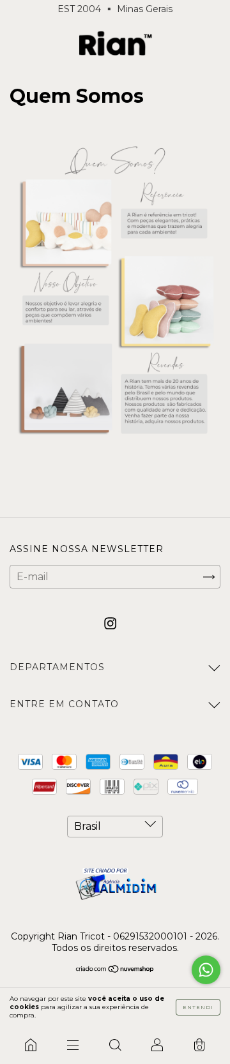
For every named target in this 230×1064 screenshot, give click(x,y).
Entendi (198, 1007)
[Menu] (73, 1044)
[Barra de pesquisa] (115, 1044)
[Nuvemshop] (115, 970)
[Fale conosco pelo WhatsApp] (206, 969)
